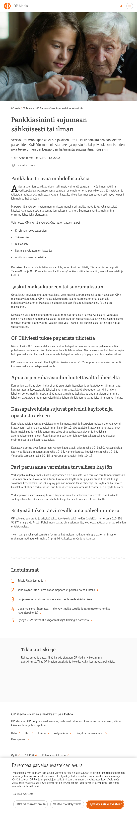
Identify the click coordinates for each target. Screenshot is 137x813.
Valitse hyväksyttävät (67, 804)
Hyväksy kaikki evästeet (105, 804)
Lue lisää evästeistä (23, 793)
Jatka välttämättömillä (30, 804)
